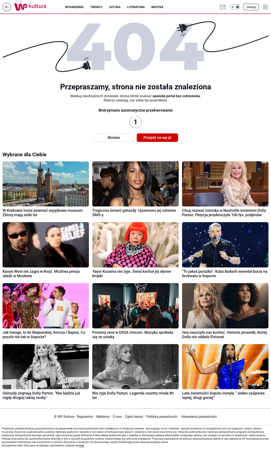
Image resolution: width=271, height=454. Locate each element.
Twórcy (96, 7)
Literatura (136, 7)
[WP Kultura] (39, 7)
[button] (235, 7)
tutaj (81, 445)
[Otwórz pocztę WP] (222, 7)
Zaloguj (251, 7)
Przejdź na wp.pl (157, 137)
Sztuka (114, 7)
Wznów (114, 137)
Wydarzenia (74, 7)
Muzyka (157, 7)
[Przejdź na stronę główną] (7, 10)
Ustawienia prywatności (198, 417)
